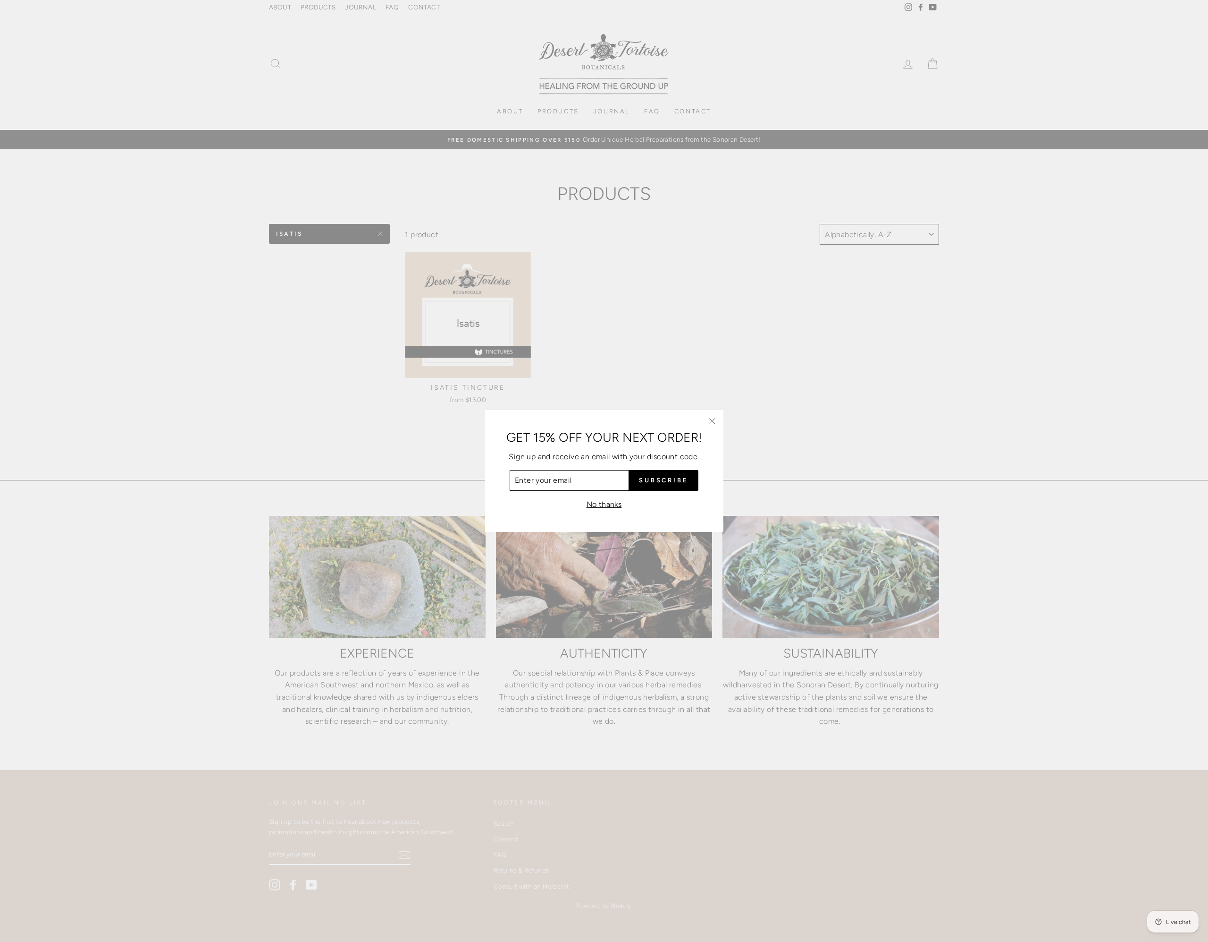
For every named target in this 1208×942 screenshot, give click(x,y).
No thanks (604, 504)
